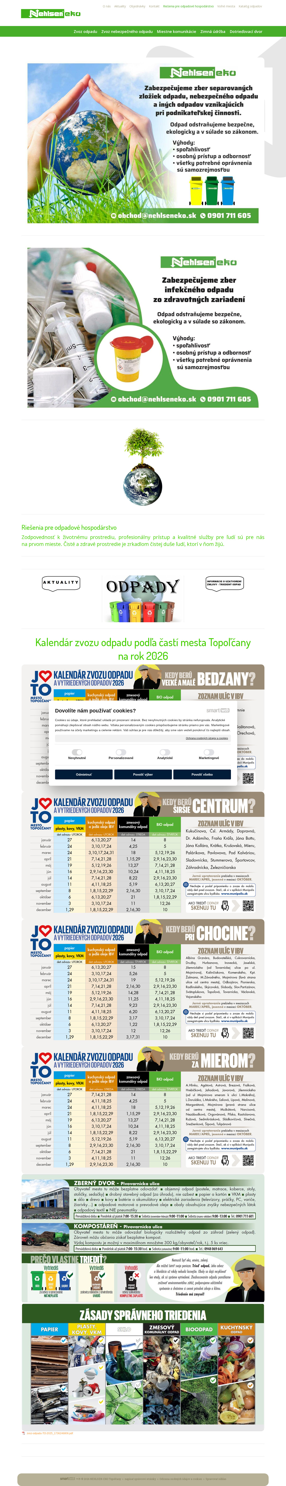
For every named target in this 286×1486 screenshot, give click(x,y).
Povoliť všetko (202, 774)
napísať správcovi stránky (140, 1479)
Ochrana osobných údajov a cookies (207, 738)
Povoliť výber (143, 774)
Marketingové (209, 758)
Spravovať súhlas (216, 1479)
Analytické (165, 758)
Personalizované (121, 758)
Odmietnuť (84, 774)
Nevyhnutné (77, 758)
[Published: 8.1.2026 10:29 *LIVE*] (78, 1479)
